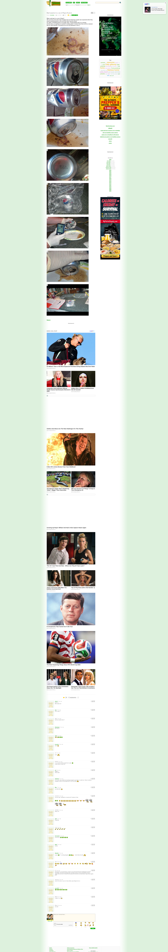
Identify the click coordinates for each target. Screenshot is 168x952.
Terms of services (70, 947)
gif (106, 70)
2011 (110, 185)
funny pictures (103, 70)
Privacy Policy (70, 950)
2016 (110, 178)
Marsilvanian (57, 727)
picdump (118, 72)
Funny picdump (115, 68)
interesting (106, 71)
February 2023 (108, 167)
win (108, 75)
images (101, 71)
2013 (110, 182)
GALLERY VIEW (75, 15)
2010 (110, 186)
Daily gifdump (110, 64)
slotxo (110, 141)
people (109, 72)
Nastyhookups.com (110, 125)
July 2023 (109, 160)
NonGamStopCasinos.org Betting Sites (75, 949)
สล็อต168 (110, 128)
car (119, 62)
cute (103, 64)
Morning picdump (103, 72)
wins (111, 75)
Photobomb (112, 72)
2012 (110, 184)
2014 (110, 181)
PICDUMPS (69, 2)
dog (113, 66)
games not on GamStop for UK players (110, 134)
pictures (102, 74)
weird (119, 73)
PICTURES (52, 15)
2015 (110, 179)
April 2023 (108, 164)
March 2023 (108, 166)
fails (119, 66)
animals (103, 62)
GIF (74, 2)
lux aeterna (57, 744)
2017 (110, 177)
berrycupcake (57, 835)
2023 (110, 159)
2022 (110, 170)
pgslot (110, 143)
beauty (116, 62)
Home (50, 947)
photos (116, 72)
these (109, 73)
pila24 (56, 844)
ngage (56, 735)
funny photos (108, 68)
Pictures (51, 949)
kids (109, 71)
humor (116, 70)
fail (117, 66)
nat (55, 770)
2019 (110, 174)
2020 (110, 173)
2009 (110, 188)
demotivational (109, 66)
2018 (110, 175)
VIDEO (78, 2)
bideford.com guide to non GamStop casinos (110, 136)
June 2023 (108, 162)
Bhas (56, 787)
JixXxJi (56, 701)
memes (113, 71)
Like (92, 13)
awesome (111, 62)
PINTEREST (84, 2)
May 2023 (108, 163)
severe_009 (57, 888)
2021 (110, 171)
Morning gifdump (117, 71)
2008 (110, 189)
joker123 (110, 138)
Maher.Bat (56, 853)
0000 (110, 190)
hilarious (110, 70)
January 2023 (108, 168)
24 (70, 15)
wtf (112, 75)
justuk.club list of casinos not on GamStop (110, 130)
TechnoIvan (57, 778)
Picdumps (51, 950)
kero (55, 709)
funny (102, 68)
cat (101, 64)
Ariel (56, 818)
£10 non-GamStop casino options (110, 132)
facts (115, 66)
